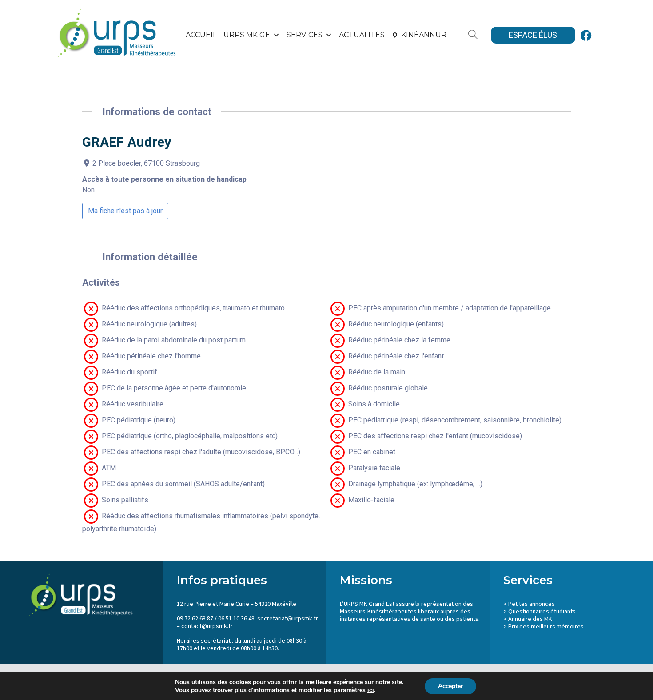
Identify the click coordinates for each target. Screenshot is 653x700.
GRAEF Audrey (126, 142)
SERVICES (305, 35)
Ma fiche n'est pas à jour (125, 211)
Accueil (201, 35)
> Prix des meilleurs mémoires (543, 626)
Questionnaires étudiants (542, 611)
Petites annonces (531, 604)
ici (370, 690)
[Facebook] (586, 35)
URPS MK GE (246, 35)
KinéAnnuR (423, 35)
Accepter (450, 686)
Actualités (362, 35)
